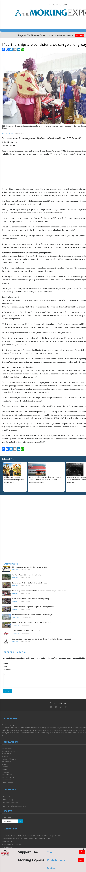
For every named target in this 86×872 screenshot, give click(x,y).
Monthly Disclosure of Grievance (15, 806)
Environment (6, 780)
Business (5, 756)
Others (8, 669)
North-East (16, 617)
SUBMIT (7, 691)
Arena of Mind (7, 748)
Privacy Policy (8, 799)
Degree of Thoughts (9, 759)
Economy (5, 767)
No (6, 666)
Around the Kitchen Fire (10, 751)
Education (5, 772)
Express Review (7, 782)
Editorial (4, 769)
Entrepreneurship (8, 777)
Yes (6, 663)
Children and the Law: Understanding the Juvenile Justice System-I (14, 479)
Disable (4, 764)
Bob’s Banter (6, 754)
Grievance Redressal (10, 803)
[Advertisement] (15, 510)
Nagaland (15, 569)
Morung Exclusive (8, 133)
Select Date (6, 818)
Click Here (79, 35)
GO (21, 821)
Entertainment (7, 774)
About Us (6, 796)
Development (6, 761)
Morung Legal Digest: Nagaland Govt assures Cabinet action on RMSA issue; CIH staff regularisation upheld (45, 479)
